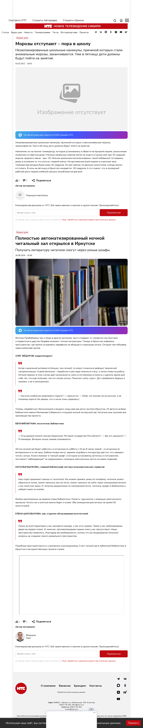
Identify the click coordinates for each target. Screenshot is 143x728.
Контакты (96, 685)
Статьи (5, 32)
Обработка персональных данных (71, 692)
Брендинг (80, 685)
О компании (48, 685)
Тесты (55, 32)
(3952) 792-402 (76, 707)
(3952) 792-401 (65, 705)
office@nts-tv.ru (78, 705)
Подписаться (114, 212)
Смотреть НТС (18, 20)
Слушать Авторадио (44, 20)
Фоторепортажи (69, 32)
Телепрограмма (42, 32)
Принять (133, 723)
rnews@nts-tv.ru (71, 709)
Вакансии (65, 685)
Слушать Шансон (73, 20)
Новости (28, 32)
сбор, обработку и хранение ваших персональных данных (89, 219)
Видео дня (16, 32)
